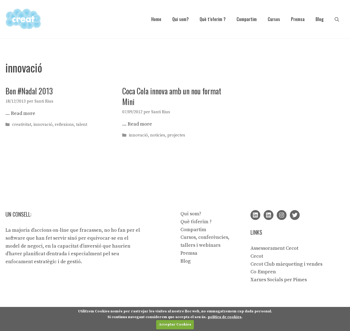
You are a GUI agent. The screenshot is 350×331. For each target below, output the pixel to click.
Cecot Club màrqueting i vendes (286, 264)
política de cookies (224, 317)
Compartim (247, 19)
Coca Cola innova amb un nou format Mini (171, 96)
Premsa (298, 19)
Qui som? (180, 19)
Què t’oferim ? (213, 19)
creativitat (21, 124)
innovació (42, 124)
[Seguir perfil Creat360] (268, 215)
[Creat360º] (23, 19)
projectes (176, 135)
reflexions (64, 124)
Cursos (274, 19)
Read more (23, 113)
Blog (320, 19)
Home (156, 19)
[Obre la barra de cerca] (337, 19)
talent (81, 124)
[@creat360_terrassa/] (282, 215)
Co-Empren (263, 272)
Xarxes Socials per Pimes (278, 280)
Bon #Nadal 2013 (29, 91)
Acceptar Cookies (175, 324)
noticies (157, 135)
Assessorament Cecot (274, 248)
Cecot (256, 256)
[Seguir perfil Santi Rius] (255, 215)
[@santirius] (295, 215)
